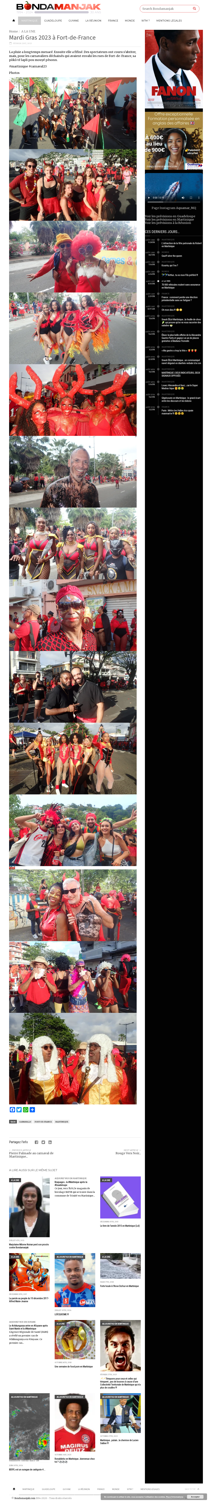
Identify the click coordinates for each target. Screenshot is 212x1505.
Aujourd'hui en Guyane (22, 1322)
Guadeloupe (53, 20)
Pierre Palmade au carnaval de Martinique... (31, 1154)
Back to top (190, 1489)
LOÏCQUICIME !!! (62, 1314)
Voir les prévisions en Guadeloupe (170, 216)
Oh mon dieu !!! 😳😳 (172, 309)
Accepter (195, 1496)
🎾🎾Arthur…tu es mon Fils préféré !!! (180, 275)
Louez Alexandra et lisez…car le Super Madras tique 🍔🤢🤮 (180, 387)
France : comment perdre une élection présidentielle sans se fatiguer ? (180, 299)
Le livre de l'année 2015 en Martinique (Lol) (120, 1225)
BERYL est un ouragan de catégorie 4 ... (27, 1469)
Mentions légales (169, 20)
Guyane (74, 20)
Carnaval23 (25, 1122)
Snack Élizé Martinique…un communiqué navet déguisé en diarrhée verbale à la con (181, 362)
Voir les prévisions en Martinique (169, 219)
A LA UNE (28, 31)
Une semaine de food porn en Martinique (74, 1366)
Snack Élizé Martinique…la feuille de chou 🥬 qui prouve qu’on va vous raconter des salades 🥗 (181, 322)
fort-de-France (43, 1122)
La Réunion (93, 20)
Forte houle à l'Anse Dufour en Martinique (119, 1286)
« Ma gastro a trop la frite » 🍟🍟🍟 (179, 350)
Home (13, 31)
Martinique (29, 20)
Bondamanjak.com (24, 1498)
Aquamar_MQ (186, 208)
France (113, 20)
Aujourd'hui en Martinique (71, 1178)
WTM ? (145, 20)
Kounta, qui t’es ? (170, 265)
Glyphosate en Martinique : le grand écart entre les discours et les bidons (181, 399)
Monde (130, 20)
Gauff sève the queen (172, 255)
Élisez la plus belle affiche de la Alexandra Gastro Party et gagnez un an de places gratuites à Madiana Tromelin (181, 338)
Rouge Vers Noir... (128, 1153)
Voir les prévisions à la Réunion (168, 223)
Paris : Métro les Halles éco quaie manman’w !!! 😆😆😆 (177, 412)
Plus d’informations (174, 1497)
